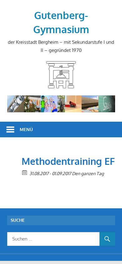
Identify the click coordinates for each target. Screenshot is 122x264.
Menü (26, 129)
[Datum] (25, 172)
